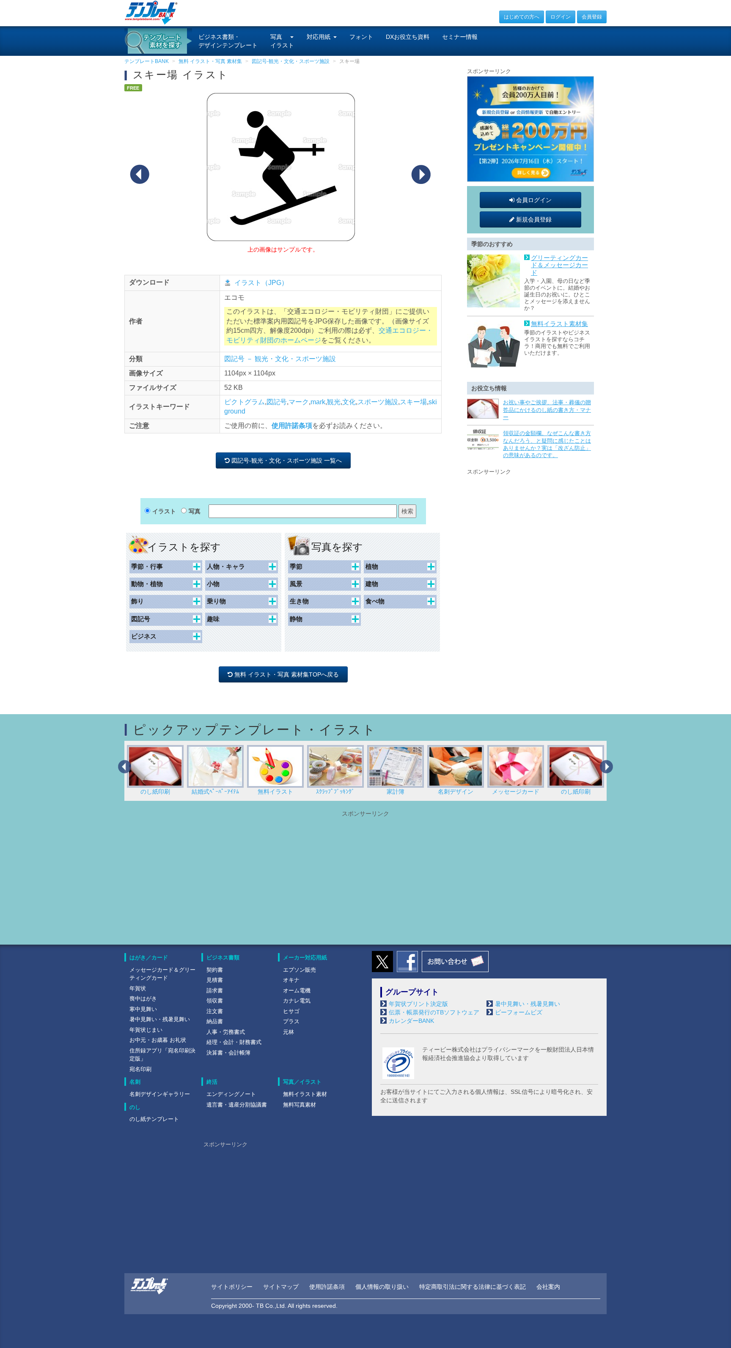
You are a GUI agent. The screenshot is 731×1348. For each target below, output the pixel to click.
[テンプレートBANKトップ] (151, 12)
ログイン (560, 17)
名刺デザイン (395, 791)
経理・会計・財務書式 (233, 1042)
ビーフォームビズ (518, 1012)
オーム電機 (297, 990)
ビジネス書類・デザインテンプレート (228, 41)
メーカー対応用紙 (305, 957)
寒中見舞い (143, 1009)
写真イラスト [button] (282, 41)
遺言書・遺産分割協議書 (236, 1104)
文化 (349, 401)
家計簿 (335, 791)
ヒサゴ (291, 1011)
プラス (291, 1021)
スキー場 (413, 401)
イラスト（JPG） (261, 282)
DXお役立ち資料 (407, 36)
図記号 (277, 401)
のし (134, 1107)
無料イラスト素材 (305, 1094)
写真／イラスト (302, 1082)
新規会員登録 (533, 219)
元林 (288, 1032)
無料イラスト (215, 791)
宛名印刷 (140, 1069)
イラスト (164, 511)
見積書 (214, 980)
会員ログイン (533, 200)
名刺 (134, 1082)
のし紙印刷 (515, 791)
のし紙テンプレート (154, 1119)
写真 (195, 511)
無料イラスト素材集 (559, 324)
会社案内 (548, 1286)
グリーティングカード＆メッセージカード (559, 265)
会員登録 (592, 17)
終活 (211, 1082)
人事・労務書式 (225, 1032)
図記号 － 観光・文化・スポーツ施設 (280, 358)
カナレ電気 (297, 1000)
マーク (299, 401)
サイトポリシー (232, 1286)
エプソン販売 (299, 970)
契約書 (214, 970)
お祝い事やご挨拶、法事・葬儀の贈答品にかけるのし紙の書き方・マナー (547, 409)
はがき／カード (148, 957)
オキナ (291, 980)
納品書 (214, 1021)
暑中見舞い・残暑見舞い (159, 1019)
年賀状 (137, 988)
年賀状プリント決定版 (418, 1003)
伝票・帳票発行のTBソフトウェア (434, 1012)
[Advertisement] (530, 529)
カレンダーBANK (411, 1020)
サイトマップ (281, 1286)
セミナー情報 (460, 36)
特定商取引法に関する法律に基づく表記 (472, 1286)
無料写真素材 (299, 1104)
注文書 (214, 1011)
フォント (361, 36)
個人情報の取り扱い (382, 1286)
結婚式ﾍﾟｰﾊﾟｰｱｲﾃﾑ (155, 791)
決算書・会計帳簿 (228, 1052)
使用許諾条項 (292, 425)
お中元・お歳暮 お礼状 (157, 1040)
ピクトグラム (244, 401)
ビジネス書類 (222, 957)
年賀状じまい (145, 1030)
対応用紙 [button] (318, 36)
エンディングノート (231, 1094)
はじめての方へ (521, 17)
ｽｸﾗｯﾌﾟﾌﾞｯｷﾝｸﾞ (275, 791)
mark (318, 401)
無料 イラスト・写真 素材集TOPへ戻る (287, 674)
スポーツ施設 (377, 401)
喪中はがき (143, 998)
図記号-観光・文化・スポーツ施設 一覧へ (287, 460)
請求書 (214, 990)
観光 (334, 401)
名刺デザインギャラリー (159, 1094)
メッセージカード (455, 791)
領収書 (214, 1000)
